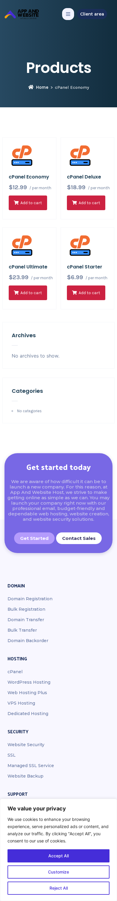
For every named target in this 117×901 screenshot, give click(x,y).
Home (42, 87)
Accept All (58, 855)
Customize (58, 871)
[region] (58, 850)
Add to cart (31, 202)
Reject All (59, 888)
